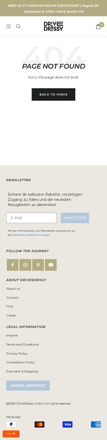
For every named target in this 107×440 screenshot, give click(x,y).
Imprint (12, 335)
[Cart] (98, 26)
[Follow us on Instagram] (25, 265)
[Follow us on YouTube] (51, 265)
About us (13, 288)
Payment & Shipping (22, 371)
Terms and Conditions (22, 344)
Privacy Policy (17, 353)
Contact (12, 297)
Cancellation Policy (20, 362)
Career (11, 315)
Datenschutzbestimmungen (31, 235)
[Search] (18, 26)
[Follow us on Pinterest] (38, 265)
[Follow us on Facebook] (12, 265)
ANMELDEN (74, 218)
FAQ (9, 306)
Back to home (53, 94)
